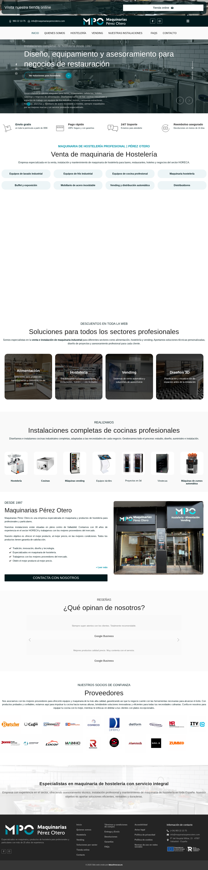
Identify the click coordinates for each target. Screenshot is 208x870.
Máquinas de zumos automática (192, 482)
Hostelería (16, 480)
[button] (180, 100)
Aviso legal (140, 830)
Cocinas (45, 480)
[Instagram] (159, 21)
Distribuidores (182, 185)
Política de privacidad (145, 835)
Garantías (108, 842)
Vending (80, 840)
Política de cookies (144, 840)
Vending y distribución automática (130, 185)
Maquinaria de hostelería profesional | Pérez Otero (104, 146)
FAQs (106, 847)
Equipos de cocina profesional (130, 173)
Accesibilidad (141, 825)
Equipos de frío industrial (78, 173)
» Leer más (102, 567)
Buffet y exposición (26, 185)
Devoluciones (110, 837)
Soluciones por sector (86, 845)
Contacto (80, 855)
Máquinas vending (75, 480)
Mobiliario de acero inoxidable (78, 185)
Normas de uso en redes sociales (146, 846)
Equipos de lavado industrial (25, 173)
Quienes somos (83, 830)
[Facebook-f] (152, 21)
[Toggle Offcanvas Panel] (188, 21)
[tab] (17, 104)
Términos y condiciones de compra (115, 826)
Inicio (79, 825)
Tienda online (82, 850)
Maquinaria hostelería (182, 173)
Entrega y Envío (112, 832)
